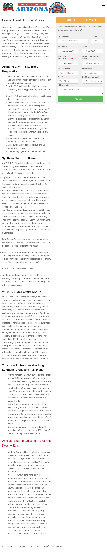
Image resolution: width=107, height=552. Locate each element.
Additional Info (63, 85)
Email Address (88, 69)
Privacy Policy (35, 546)
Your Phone (62, 77)
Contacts (59, 546)
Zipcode (94, 36)
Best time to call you (90, 77)
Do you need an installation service (65, 58)
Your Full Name (64, 69)
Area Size (86, 47)
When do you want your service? (91, 58)
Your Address (63, 36)
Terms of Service (48, 546)
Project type (62, 47)
